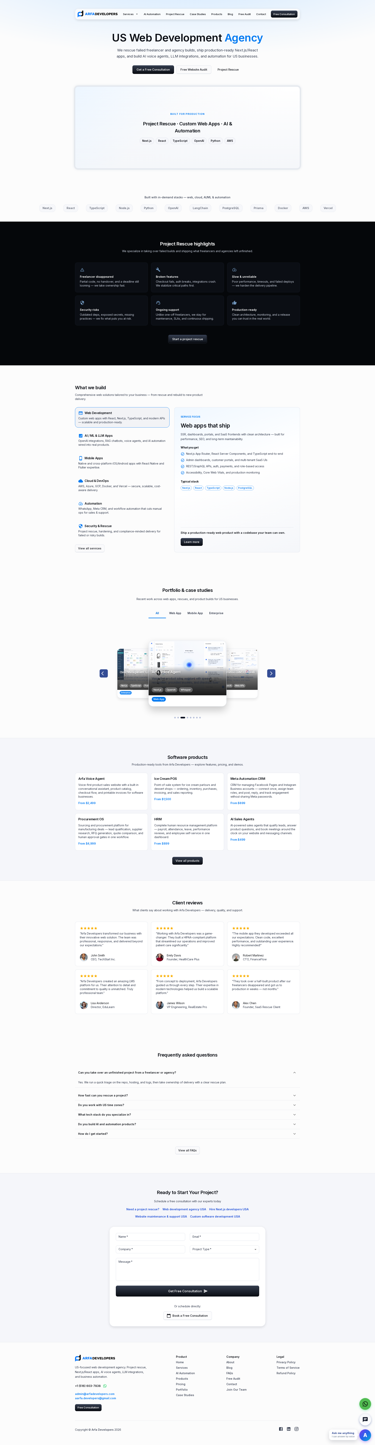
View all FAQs (187, 1150)
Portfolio (182, 1389)
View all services (89, 548)
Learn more (191, 542)
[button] (122, 417)
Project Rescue (175, 14)
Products (216, 14)
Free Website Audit (193, 69)
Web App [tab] (175, 613)
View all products (187, 860)
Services (128, 14)
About (230, 1362)
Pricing (180, 1384)
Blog (230, 14)
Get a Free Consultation (153, 69)
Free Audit (244, 14)
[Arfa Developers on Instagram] (296, 1428)
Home (180, 1362)
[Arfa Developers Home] (98, 14)
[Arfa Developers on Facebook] (280, 1428)
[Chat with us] (365, 1419)
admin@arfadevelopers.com (94, 1394)
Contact (261, 14)
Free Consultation (284, 14)
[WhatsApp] (365, 1404)
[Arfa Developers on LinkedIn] (288, 1428)
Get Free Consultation (185, 1291)
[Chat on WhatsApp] (105, 1386)
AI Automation (152, 14)
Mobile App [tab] (195, 613)
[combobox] (224, 1249)
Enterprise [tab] (216, 613)
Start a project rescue (187, 339)
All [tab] (157, 613)
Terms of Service (288, 1367)
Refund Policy (286, 1373)
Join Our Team (236, 1389)
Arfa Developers (103, 1429)
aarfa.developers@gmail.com (95, 1398)
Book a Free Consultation (190, 1315)
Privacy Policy (286, 1362)
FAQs (229, 1373)
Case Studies (198, 14)
